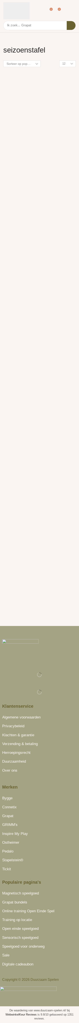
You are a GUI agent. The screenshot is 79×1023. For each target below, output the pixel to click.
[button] (42, 11)
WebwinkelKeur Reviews (21, 1014)
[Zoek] (71, 25)
